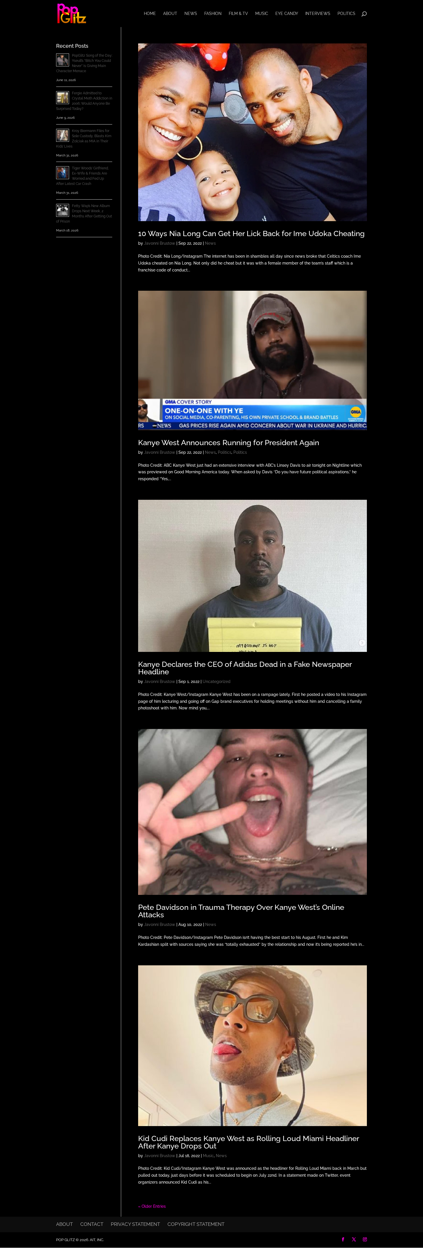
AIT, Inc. (96, 1240)
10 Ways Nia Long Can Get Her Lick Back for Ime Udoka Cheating (251, 233)
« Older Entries (152, 1206)
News (190, 14)
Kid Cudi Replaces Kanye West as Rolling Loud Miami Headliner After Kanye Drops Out (248, 1142)
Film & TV (238, 14)
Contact (91, 1224)
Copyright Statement (195, 1224)
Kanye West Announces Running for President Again (228, 442)
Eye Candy (286, 14)
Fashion (213, 14)
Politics (346, 14)
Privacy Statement (135, 1224)
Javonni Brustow (159, 243)
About (170, 14)
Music (261, 14)
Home (150, 14)
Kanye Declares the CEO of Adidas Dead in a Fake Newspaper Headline (245, 668)
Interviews (317, 14)
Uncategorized (216, 681)
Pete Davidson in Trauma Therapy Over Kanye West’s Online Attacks (241, 911)
